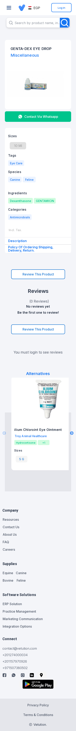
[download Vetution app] (38, 684)
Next (72, 433)
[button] (34, 8)
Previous (4, 433)
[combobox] (38, 23)
